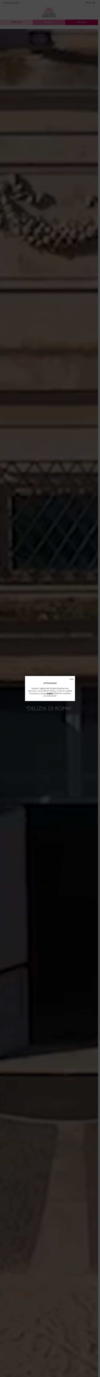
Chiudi (71, 679)
